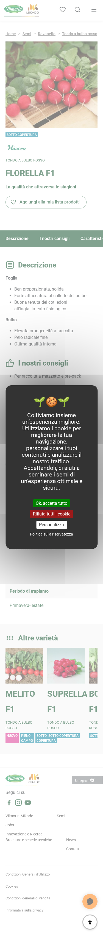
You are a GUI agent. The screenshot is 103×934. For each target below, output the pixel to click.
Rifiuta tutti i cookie (51, 514)
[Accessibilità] (90, 922)
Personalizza (51, 524)
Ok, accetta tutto (51, 503)
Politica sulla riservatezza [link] (51, 534)
